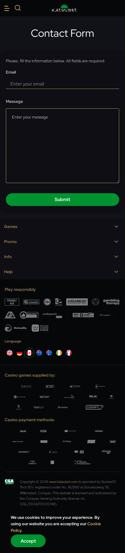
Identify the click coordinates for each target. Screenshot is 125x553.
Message (14, 101)
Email (11, 72)
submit (62, 199)
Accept (28, 541)
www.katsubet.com (63, 481)
